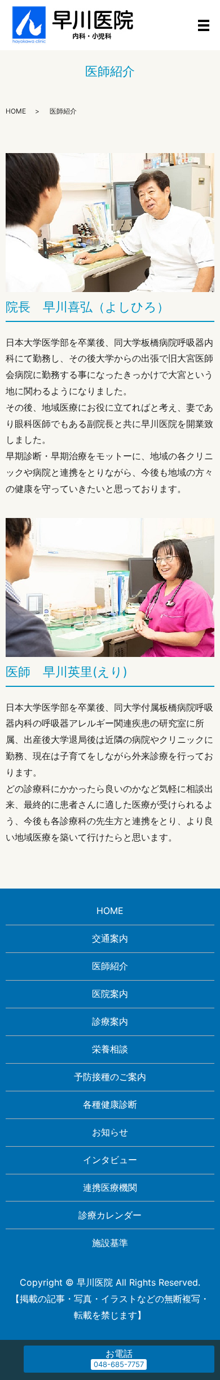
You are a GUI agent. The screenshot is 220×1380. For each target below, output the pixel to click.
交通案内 (110, 938)
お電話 (119, 1353)
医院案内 (110, 993)
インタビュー (110, 1159)
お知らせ (110, 1132)
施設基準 (110, 1242)
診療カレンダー (110, 1215)
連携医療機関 (110, 1187)
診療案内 (110, 1021)
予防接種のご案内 (110, 1076)
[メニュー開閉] (203, 25)
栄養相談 (110, 1049)
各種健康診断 (110, 1104)
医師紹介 (110, 966)
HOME (16, 111)
